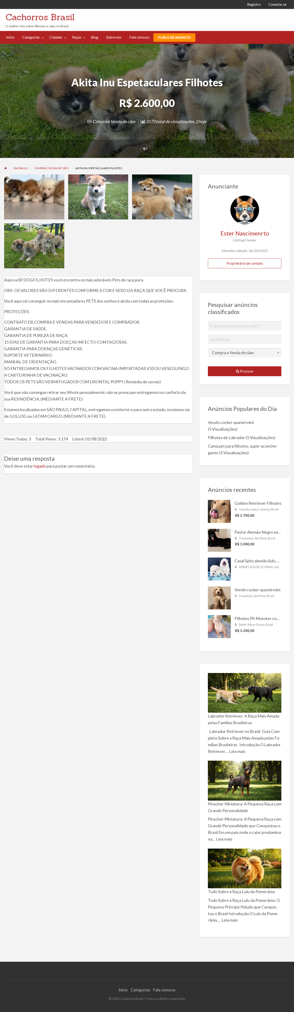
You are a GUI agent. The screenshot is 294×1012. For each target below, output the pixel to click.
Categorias (31, 37)
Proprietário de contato (244, 263)
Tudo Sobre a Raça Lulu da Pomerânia (241, 891)
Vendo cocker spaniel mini (231, 422)
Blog (94, 37)
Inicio (10, 37)
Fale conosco (139, 37)
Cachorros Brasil (40, 16)
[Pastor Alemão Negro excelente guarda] (219, 539)
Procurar (246, 371)
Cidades (55, 37)
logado (40, 465)
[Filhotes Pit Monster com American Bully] (219, 626)
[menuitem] (254, 4)
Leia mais (237, 751)
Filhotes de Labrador (226, 437)
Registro (254, 4)
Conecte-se (277, 4)
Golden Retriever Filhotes (258, 503)
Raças (76, 37)
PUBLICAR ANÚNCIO (174, 37)
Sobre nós (114, 37)
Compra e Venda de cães (114, 121)
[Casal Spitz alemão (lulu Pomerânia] (219, 568)
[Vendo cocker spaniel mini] (219, 597)
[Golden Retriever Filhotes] (219, 510)
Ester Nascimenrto (244, 233)
